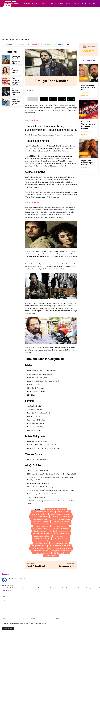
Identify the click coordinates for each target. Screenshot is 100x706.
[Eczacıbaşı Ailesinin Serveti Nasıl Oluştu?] (6, 91)
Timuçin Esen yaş (51, 555)
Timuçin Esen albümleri (40, 519)
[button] (94, 3)
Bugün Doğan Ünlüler (32, 120)
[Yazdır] (69, 99)
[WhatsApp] (55, 99)
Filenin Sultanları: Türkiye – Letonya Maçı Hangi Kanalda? (88, 125)
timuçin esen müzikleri (59, 543)
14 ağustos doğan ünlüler (55, 509)
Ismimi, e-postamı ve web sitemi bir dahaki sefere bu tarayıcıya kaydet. (25, 623)
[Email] (64, 99)
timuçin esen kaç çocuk (41, 538)
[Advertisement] (50, 22)
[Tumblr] (73, 99)
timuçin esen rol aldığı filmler (41, 548)
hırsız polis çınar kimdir (39, 516)
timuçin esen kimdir (61, 541)
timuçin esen (66, 516)
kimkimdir (55, 516)
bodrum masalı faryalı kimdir (60, 514)
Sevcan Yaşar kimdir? (67, 566)
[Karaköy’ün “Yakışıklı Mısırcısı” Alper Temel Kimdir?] (6, 59)
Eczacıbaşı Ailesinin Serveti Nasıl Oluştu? (16, 91)
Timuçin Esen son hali (41, 553)
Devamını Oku (85, 95)
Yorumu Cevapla (6, 590)
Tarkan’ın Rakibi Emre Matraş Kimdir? (16, 102)
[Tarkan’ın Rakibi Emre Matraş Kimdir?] (6, 102)
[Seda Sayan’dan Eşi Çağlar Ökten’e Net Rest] (88, 73)
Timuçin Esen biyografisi (61, 521)
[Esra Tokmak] (85, 46)
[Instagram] (87, 51)
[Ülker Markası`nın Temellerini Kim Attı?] (6, 81)
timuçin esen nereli (38, 546)
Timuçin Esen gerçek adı (41, 533)
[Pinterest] (51, 99)
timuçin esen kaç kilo (61, 538)
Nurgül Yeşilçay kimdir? (36, 566)
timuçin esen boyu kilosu (61, 524)
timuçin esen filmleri (40, 531)
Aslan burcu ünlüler (39, 514)
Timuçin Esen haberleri (61, 533)
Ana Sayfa (5, 40)
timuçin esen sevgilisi (40, 551)
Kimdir (12, 40)
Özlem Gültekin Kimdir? (15, 70)
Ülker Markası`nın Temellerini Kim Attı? (16, 81)
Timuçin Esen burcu (41, 526)
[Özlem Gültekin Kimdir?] (6, 70)
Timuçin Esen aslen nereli (61, 519)
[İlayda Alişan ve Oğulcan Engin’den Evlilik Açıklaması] (88, 148)
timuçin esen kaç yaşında (42, 541)
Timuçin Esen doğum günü (41, 529)
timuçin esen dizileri (60, 526)
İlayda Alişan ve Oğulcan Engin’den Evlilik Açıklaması (88, 162)
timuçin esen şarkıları (63, 548)
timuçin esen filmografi (60, 531)
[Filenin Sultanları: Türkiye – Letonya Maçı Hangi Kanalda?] (88, 109)
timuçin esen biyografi (40, 521)
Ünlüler (84, 78)
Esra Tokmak (91, 46)
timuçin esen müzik (41, 543)
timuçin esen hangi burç (42, 536)
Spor (82, 115)
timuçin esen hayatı (61, 536)
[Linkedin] (60, 99)
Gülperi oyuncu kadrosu (32, 202)
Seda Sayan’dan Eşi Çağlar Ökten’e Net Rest (88, 87)
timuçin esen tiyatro (61, 553)
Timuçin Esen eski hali (61, 529)
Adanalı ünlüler (63, 512)
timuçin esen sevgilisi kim (61, 551)
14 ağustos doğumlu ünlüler (43, 512)
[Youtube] (93, 51)
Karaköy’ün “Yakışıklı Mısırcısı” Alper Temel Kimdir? (16, 59)
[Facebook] (42, 99)
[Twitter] (46, 99)
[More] (68, 44)
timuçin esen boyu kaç (40, 524)
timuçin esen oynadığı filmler (60, 546)
